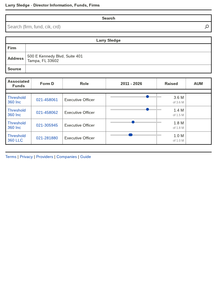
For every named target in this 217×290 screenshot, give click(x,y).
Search (108, 18)
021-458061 (47, 99)
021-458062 (47, 112)
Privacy (26, 156)
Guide (85, 156)
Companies (67, 156)
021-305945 (47, 125)
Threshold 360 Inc (17, 99)
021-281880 (47, 138)
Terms (10, 156)
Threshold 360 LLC (17, 137)
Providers (44, 156)
